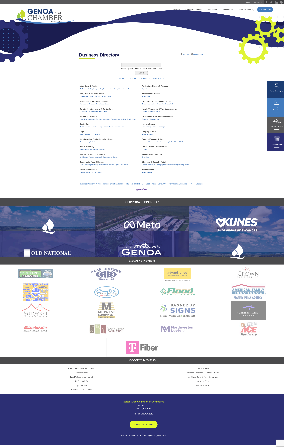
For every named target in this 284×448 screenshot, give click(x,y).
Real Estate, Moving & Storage (92, 154)
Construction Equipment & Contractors (96, 109)
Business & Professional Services (94, 101)
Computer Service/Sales (165, 104)
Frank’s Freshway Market (81, 377)
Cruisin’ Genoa (81, 372)
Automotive (146, 96)
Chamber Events (228, 10)
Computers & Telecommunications (156, 101)
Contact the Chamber (143, 424)
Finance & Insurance (88, 116)
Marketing (83, 89)
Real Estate (84, 157)
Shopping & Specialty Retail (154, 162)
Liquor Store (119, 165)
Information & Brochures (177, 184)
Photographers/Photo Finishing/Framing (170, 165)
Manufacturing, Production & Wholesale (96, 139)
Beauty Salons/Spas (171, 142)
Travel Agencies (147, 134)
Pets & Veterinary (87, 147)
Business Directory (247, 10)
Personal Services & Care (153, 139)
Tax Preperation (96, 134)
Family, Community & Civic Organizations (159, 109)
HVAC (101, 111)
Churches (145, 157)
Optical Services (114, 127)
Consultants (100, 104)
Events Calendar (116, 184)
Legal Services (85, 134)
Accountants (115, 119)
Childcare (182, 142)
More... (129, 89)
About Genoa (212, 10)
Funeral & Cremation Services (152, 142)
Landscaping (146, 127)
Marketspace (198, 54)
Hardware (151, 165)
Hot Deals (186, 54)
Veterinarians (84, 149)
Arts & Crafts (106, 96)
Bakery (111, 165)
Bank (106, 104)
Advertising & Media (88, 86)
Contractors (93, 111)
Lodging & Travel (149, 132)
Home (248, 2)
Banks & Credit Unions (128, 119)
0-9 (120, 78)
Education (145, 119)
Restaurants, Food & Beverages (93, 162)
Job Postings (151, 184)
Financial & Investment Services (91, 119)
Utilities (144, 149)
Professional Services (87, 104)
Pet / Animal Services (97, 149)
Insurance (106, 119)
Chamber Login (265, 9)
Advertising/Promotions (118, 89)
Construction (84, 111)
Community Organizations (151, 111)
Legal (82, 132)
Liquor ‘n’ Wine (202, 381)
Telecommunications (149, 104)
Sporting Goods (96, 172)
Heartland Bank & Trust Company (202, 377)
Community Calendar (193, 10)
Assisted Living (97, 127)
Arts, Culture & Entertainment (92, 94)
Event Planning (95, 96)
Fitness (82, 172)
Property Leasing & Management (100, 157)
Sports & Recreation (88, 170)
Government (154, 119)
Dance (88, 172)
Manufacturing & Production (89, 142)
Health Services (85, 127)
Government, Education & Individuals (157, 116)
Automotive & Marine (151, 94)
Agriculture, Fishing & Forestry (155, 86)
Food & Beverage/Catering (89, 165)
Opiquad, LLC (82, 385)
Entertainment (84, 96)
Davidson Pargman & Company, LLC (202, 372)
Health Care (84, 124)
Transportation (148, 170)
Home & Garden (148, 124)
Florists (144, 165)
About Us (176, 10)
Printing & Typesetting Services (98, 89)
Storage (115, 157)
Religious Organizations (152, 154)
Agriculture (146, 89)
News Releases (102, 184)
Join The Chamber (196, 184)
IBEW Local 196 (82, 381)
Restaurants (103, 165)
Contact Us (258, 2)
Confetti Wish (202, 368)
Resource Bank (202, 385)
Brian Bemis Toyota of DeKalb (81, 368)
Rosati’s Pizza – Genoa (81, 389)
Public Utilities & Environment (154, 147)
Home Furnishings (158, 127)
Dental (105, 127)
